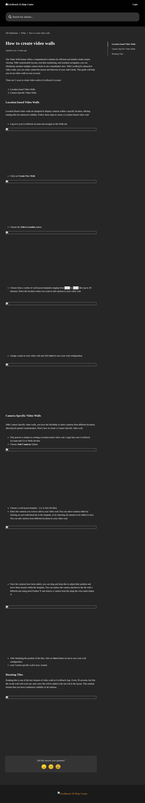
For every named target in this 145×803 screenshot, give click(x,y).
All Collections (12, 33)
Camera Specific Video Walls (123, 49)
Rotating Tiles (117, 54)
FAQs (23, 33)
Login (135, 5)
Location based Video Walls (123, 44)
